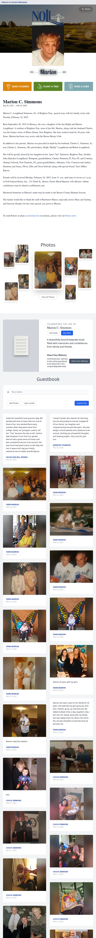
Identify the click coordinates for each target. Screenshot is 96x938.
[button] (24, 484)
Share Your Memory (79, 361)
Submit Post (82, 403)
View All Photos (48, 297)
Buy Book (67, 333)
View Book (53, 333)
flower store (71, 215)
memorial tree (33, 215)
